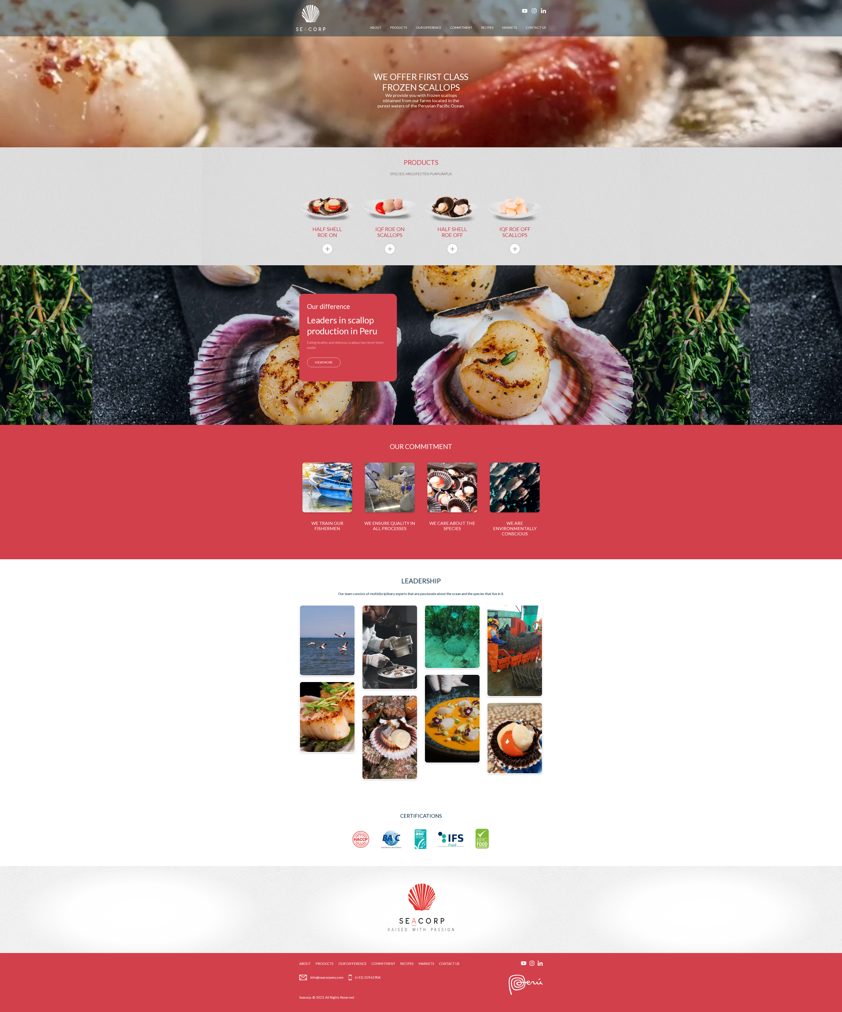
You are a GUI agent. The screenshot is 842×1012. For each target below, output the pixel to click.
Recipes (407, 964)
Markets (426, 964)
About (305, 964)
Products (325, 964)
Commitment (383, 964)
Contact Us (449, 964)
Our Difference (353, 964)
